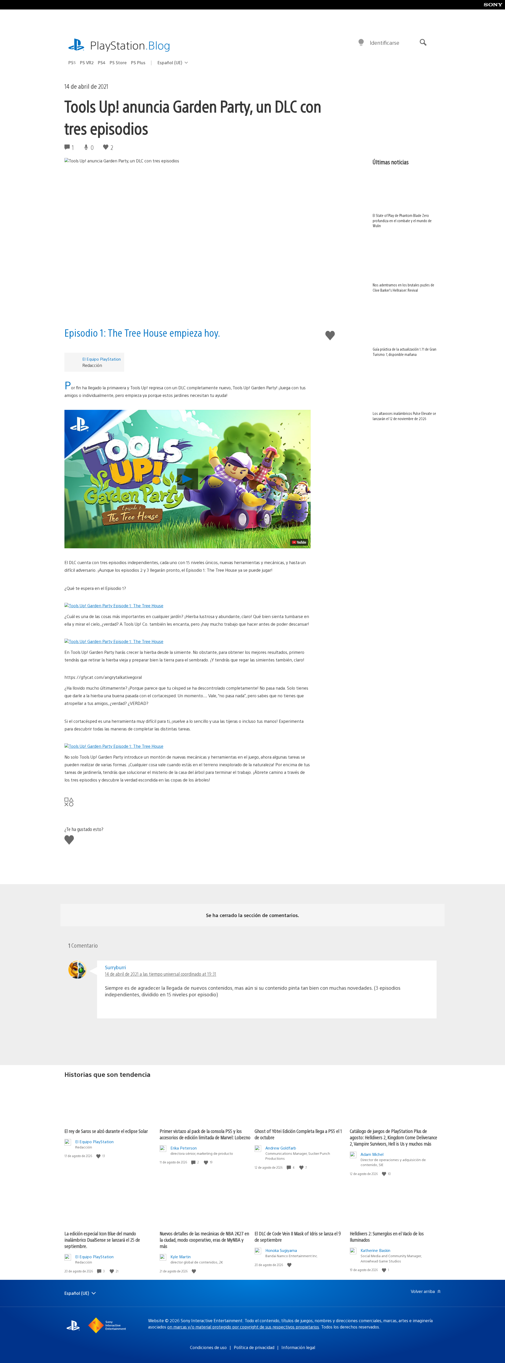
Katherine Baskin (375, 1250)
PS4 (101, 62)
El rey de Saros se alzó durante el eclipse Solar (106, 1131)
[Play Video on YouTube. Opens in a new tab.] (299, 542)
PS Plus (138, 62)
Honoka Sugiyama (281, 1250)
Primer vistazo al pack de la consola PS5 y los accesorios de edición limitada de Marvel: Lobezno (205, 1134)
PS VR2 (87, 62)
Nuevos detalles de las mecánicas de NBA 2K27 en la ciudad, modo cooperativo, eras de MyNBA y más (204, 1239)
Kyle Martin (180, 1256)
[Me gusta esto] (99, 1155)
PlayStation (130, 45)
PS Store (118, 62)
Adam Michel (372, 1154)
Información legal (298, 1347)
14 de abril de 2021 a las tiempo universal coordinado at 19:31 (160, 974)
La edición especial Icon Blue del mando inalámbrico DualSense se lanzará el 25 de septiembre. (102, 1239)
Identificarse (384, 42)
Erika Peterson (183, 1147)
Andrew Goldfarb (280, 1147)
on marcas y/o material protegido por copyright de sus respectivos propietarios (243, 1327)
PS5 (72, 62)
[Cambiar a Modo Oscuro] (361, 42)
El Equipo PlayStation (101, 358)
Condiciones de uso (208, 1347)
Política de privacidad (254, 1347)
